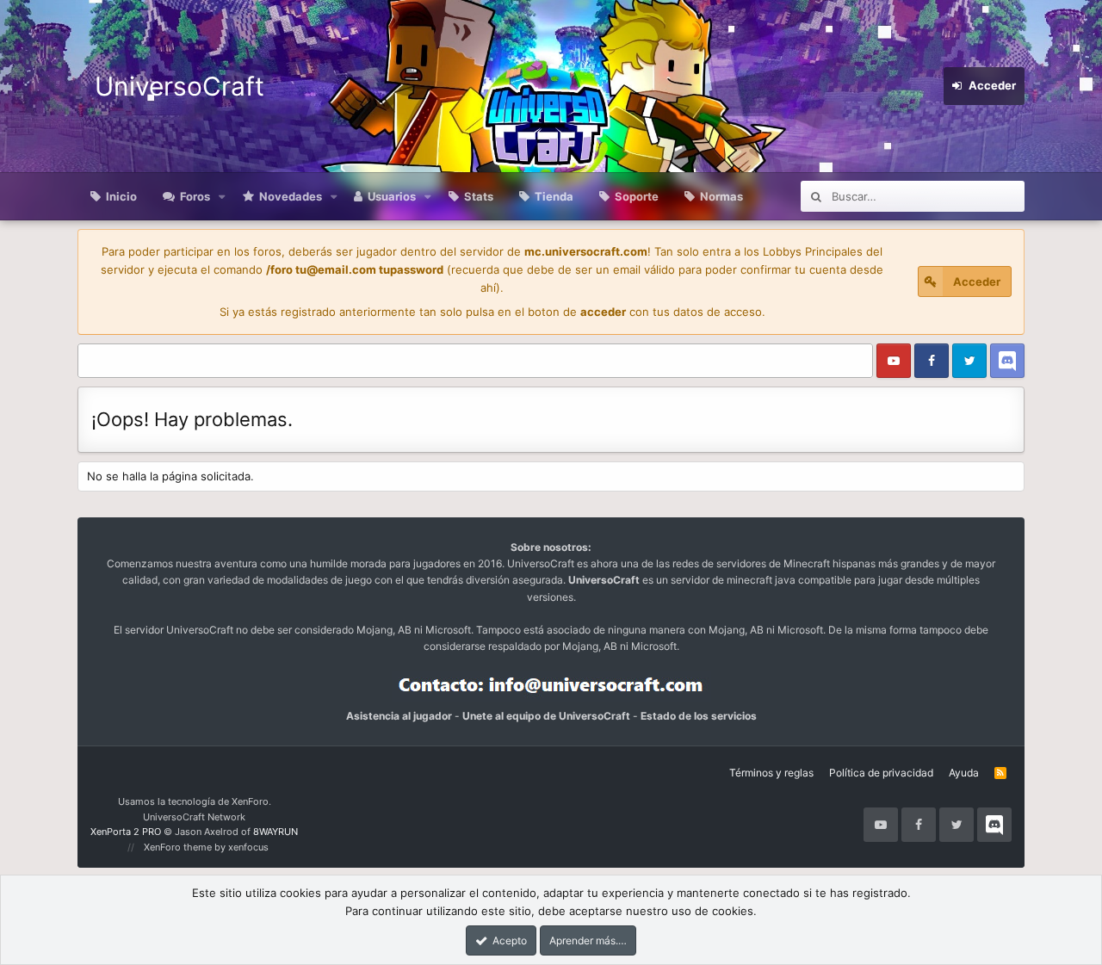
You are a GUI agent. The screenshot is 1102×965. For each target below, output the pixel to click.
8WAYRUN (275, 832)
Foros (195, 196)
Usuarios (392, 196)
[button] (222, 196)
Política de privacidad (881, 772)
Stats (478, 196)
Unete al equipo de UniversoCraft (546, 715)
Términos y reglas (771, 772)
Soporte (637, 196)
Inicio (121, 196)
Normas (721, 196)
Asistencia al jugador (399, 715)
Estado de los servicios (699, 715)
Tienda (554, 196)
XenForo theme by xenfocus (206, 847)
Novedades (290, 196)
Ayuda (964, 772)
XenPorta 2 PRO (125, 832)
